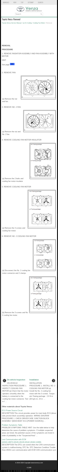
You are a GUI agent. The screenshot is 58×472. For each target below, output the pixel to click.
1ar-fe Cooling (27, 23)
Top (22, 2)
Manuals (6, 2)
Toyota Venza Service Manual (11, 23)
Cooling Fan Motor (39, 23)
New (14, 2)
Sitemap (31, 2)
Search (40, 2)
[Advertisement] (29, 35)
